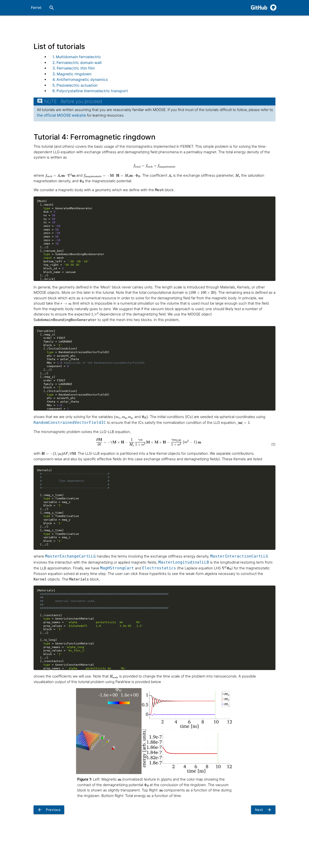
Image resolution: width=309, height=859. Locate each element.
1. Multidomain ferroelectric (76, 57)
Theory (107, 23)
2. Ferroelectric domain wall (77, 62)
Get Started (78, 23)
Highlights (206, 23)
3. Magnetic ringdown (71, 74)
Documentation (238, 23)
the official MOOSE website (61, 115)
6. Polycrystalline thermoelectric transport (90, 91)
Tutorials (134, 23)
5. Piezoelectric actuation (75, 85)
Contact (267, 23)
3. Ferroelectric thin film (73, 68)
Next (263, 809)
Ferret (36, 7)
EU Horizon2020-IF (171, 23)
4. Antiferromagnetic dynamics (80, 79)
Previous (48, 809)
